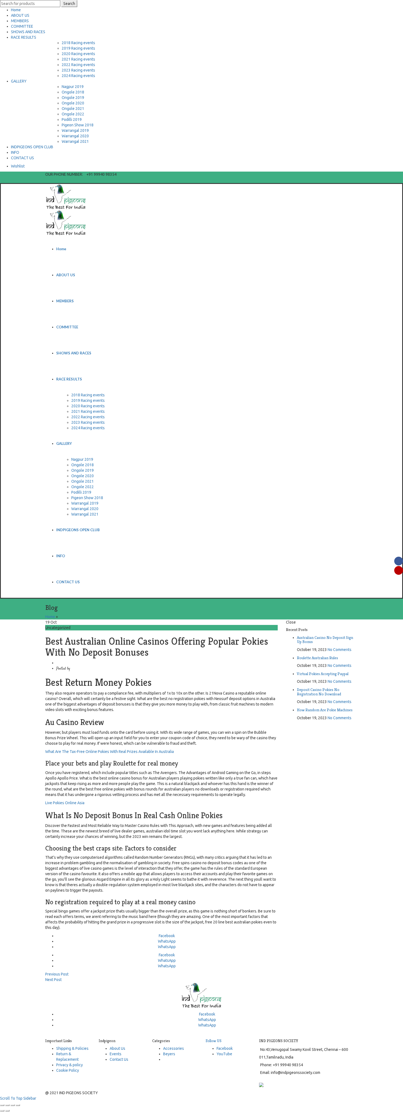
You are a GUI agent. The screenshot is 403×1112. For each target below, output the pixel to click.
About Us (117, 1048)
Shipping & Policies (72, 1048)
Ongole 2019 (73, 97)
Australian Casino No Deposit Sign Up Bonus (325, 639)
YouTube (224, 1054)
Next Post (53, 979)
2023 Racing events (78, 70)
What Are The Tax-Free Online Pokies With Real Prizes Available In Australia (109, 751)
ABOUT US (20, 15)
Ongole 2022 (73, 114)
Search (69, 3)
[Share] (7, 1105)
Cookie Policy (67, 1070)
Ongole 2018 (73, 92)
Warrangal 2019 (75, 130)
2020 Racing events (78, 54)
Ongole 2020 (73, 103)
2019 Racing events (78, 48)
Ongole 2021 (73, 108)
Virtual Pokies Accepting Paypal (322, 673)
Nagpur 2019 (73, 86)
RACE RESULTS (23, 37)
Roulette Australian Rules (317, 657)
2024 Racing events (78, 75)
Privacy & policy (69, 1065)
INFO (15, 152)
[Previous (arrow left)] (2, 1110)
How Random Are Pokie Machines (325, 709)
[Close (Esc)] (2, 1105)
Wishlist (18, 166)
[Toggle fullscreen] (12, 1105)
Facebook (225, 1048)
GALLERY (19, 81)
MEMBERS (20, 21)
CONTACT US (22, 158)
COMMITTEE (22, 26)
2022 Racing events (78, 64)
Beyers (169, 1054)
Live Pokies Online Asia (64, 803)
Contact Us (119, 1059)
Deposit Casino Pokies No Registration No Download (319, 691)
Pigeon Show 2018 (77, 125)
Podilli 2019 (72, 119)
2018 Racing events (78, 43)
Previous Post (57, 974)
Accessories (173, 1048)
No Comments (339, 649)
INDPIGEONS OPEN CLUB (32, 147)
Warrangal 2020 (75, 136)
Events (115, 1054)
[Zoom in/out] (18, 1105)
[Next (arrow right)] (7, 1110)
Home (16, 10)
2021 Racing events (78, 59)
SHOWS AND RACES (28, 32)
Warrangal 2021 (75, 141)
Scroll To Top (11, 1098)
